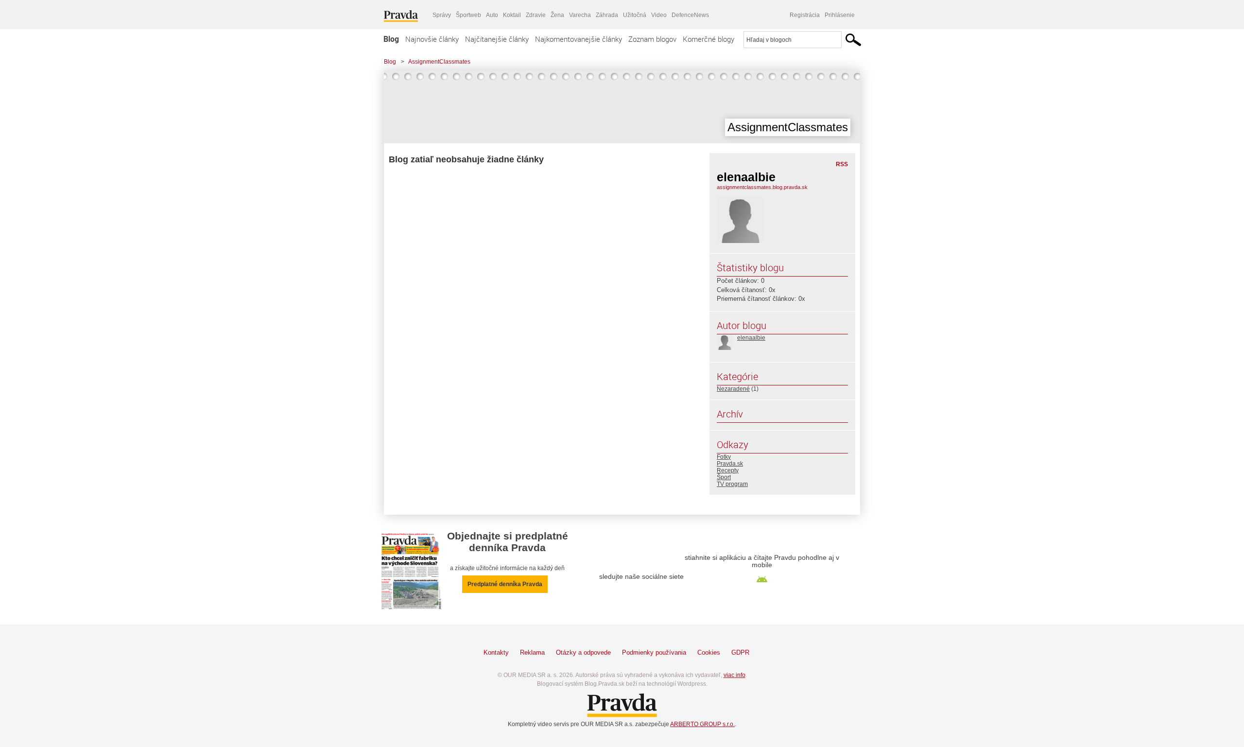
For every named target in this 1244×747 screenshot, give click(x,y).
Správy (441, 15)
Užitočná (634, 15)
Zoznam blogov (652, 39)
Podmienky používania (654, 652)
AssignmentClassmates (439, 61)
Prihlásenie (840, 15)
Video (659, 15)
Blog (391, 39)
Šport (724, 477)
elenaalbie (751, 337)
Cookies (708, 652)
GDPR (740, 652)
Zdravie (536, 15)
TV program (732, 484)
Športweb (468, 15)
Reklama (532, 652)
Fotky (724, 456)
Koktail (512, 15)
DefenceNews (690, 15)
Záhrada (607, 15)
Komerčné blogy (708, 39)
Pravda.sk (730, 463)
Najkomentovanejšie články (578, 39)
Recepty (728, 470)
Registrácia (805, 15)
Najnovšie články (432, 39)
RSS (842, 164)
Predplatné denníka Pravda (504, 584)
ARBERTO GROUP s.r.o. (702, 724)
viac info (734, 675)
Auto (492, 15)
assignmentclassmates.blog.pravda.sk (762, 187)
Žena (557, 15)
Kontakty (496, 652)
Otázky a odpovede (583, 652)
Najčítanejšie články (497, 39)
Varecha (580, 15)
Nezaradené (733, 388)
